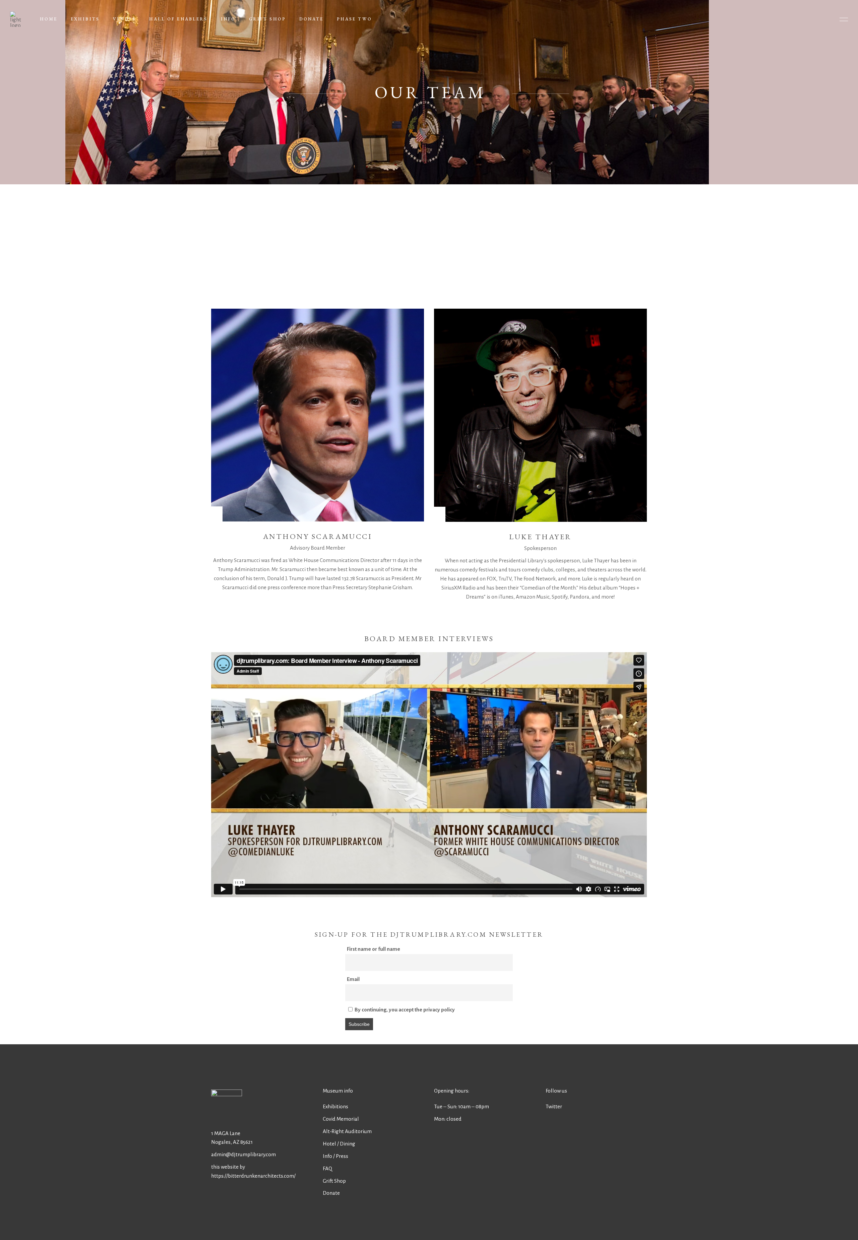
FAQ (327, 1168)
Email (353, 979)
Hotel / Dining (339, 1143)
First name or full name (373, 949)
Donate (331, 1193)
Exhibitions (335, 1106)
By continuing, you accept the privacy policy (404, 1009)
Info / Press (335, 1156)
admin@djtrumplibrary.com (243, 1154)
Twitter (554, 1106)
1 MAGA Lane (225, 1133)
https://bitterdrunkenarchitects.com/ (253, 1176)
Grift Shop (334, 1181)
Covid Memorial (341, 1119)
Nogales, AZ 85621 (232, 1142)
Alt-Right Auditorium (347, 1131)
